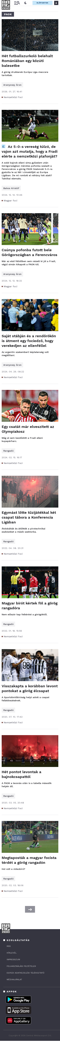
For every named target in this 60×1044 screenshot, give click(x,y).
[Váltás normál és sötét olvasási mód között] (26, 3)
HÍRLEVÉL (11, 953)
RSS (9, 946)
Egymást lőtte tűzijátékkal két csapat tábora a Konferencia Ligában (29, 517)
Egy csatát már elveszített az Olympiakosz (28, 429)
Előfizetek (42, 3)
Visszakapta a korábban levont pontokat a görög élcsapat (30, 688)
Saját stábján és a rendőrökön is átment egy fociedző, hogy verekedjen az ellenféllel (29, 341)
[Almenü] (17, 3)
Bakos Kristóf (11, 188)
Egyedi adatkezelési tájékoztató (25, 973)
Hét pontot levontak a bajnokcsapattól (21, 774)
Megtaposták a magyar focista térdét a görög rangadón (29, 860)
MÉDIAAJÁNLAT (14, 979)
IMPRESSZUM (13, 959)
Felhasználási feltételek (21, 966)
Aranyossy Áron (12, 85)
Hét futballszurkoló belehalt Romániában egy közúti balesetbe (27, 61)
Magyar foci (10, 200)
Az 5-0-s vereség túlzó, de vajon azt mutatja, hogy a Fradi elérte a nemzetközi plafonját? (30, 151)
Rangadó (8, 450)
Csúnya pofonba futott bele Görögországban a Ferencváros (29, 252)
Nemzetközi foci (13, 97)
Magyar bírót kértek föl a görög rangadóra (30, 605)
